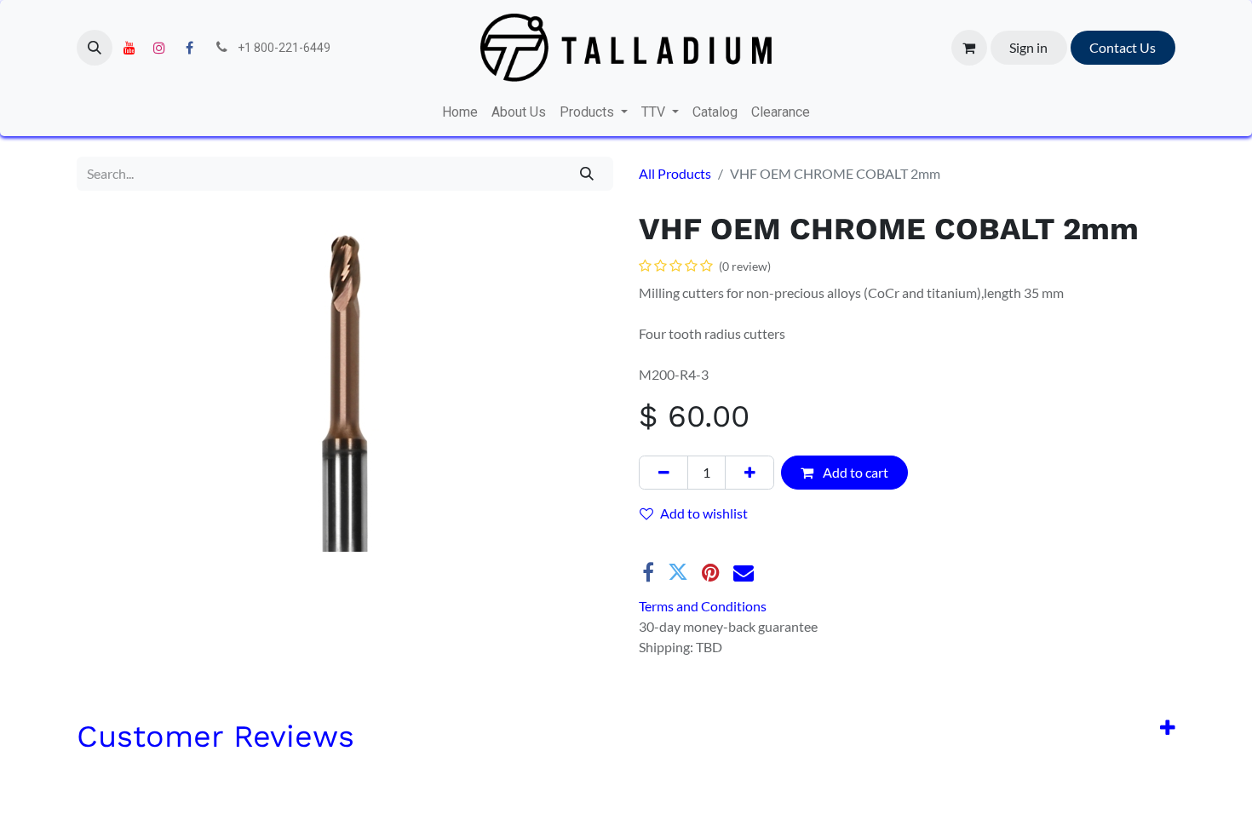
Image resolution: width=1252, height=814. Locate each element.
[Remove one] (663, 473)
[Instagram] (159, 47)
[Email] (743, 592)
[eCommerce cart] (969, 48)
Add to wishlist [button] (704, 513)
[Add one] (749, 473)
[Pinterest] (711, 592)
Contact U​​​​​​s (1122, 47)
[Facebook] (189, 47)
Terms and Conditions (703, 626)
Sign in (1028, 47)
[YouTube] (129, 47)
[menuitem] (460, 112)
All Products (675, 173)
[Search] (587, 174)
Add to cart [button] (854, 472)
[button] (94, 48)
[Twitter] (678, 592)
